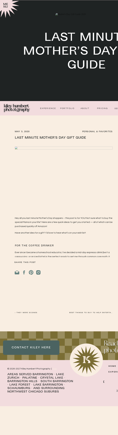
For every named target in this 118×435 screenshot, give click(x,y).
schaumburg (18, 388)
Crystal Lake (51, 377)
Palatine (29, 377)
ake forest (20, 384)
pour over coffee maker (36, 306)
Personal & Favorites (97, 132)
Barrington (43, 374)
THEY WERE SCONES (27, 312)
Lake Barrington (48, 384)
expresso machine (60, 269)
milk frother (38, 286)
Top (55, 369)
